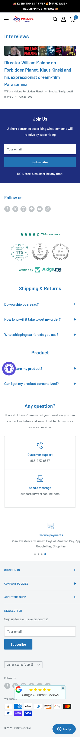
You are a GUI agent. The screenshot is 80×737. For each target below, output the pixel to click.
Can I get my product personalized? (31, 383)
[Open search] (55, 19)
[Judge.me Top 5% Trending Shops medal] (60, 251)
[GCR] (18, 689)
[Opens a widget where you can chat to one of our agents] (64, 729)
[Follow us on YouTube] (40, 208)
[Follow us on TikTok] (48, 208)
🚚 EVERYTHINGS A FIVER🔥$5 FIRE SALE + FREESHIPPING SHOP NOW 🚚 (40, 6)
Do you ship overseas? (21, 304)
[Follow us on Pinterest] (32, 208)
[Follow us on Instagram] (23, 208)
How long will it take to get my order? (32, 319)
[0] (72, 19)
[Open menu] (6, 19)
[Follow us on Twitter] (15, 208)
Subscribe (40, 162)
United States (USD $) (20, 664)
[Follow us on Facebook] (7, 208)
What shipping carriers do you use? (31, 334)
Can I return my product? (23, 368)
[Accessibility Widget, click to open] (9, 368)
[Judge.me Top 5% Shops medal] (40, 251)
